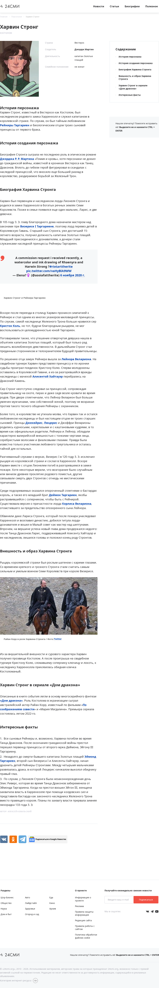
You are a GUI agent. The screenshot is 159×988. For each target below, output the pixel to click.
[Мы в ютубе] (156, 911)
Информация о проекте (83, 899)
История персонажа (130, 56)
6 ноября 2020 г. (72, 275)
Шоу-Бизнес (7, 897)
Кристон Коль (10, 326)
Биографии (132, 6)
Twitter (58, 638)
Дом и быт (6, 914)
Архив (52, 908)
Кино (52, 903)
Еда (51, 897)
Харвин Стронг (32, 16)
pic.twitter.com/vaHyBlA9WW (48, 271)
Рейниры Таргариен (14, 125)
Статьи (114, 6)
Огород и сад (32, 914)
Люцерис (50, 423)
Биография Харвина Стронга (135, 69)
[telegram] (22, 839)
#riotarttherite (61, 266)
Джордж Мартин (84, 49)
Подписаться (146, 899)
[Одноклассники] (13, 839)
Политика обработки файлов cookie (86, 936)
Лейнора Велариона (76, 359)
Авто (27, 897)
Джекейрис (33, 423)
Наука (4, 908)
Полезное (151, 6)
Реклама (79, 906)
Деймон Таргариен (63, 495)
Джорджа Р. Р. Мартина (17, 159)
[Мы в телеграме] (152, 911)
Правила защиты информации (84, 913)
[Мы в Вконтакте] (147, 911)
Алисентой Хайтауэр (47, 376)
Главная (3, 16)
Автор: (16, 811)
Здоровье (30, 908)
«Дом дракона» (11, 700)
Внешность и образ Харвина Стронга (135, 78)
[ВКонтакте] (4, 839)
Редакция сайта (83, 920)
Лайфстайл (31, 903)
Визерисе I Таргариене (37, 226)
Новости (98, 6)
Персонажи (16, 16)
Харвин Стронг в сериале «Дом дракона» (133, 87)
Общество (6, 903)
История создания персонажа (135, 63)
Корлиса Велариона (76, 503)
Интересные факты (130, 94)
